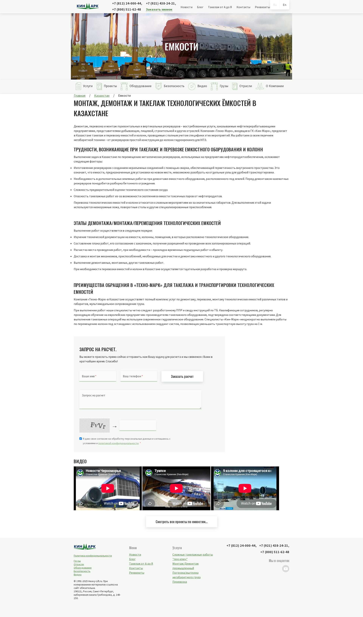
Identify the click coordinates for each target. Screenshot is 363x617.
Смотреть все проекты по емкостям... (182, 521)
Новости (186, 7)
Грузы (77, 561)
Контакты (243, 7)
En (284, 5)
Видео (77, 574)
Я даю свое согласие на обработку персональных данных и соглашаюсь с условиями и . (127, 441)
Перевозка (179, 582)
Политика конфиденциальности (93, 555)
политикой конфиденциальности (118, 443)
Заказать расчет (182, 376)
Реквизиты (262, 7)
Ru (275, 5)
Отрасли (79, 564)
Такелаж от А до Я (220, 7)
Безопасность (82, 571)
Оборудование (83, 567)
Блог (200, 7)
